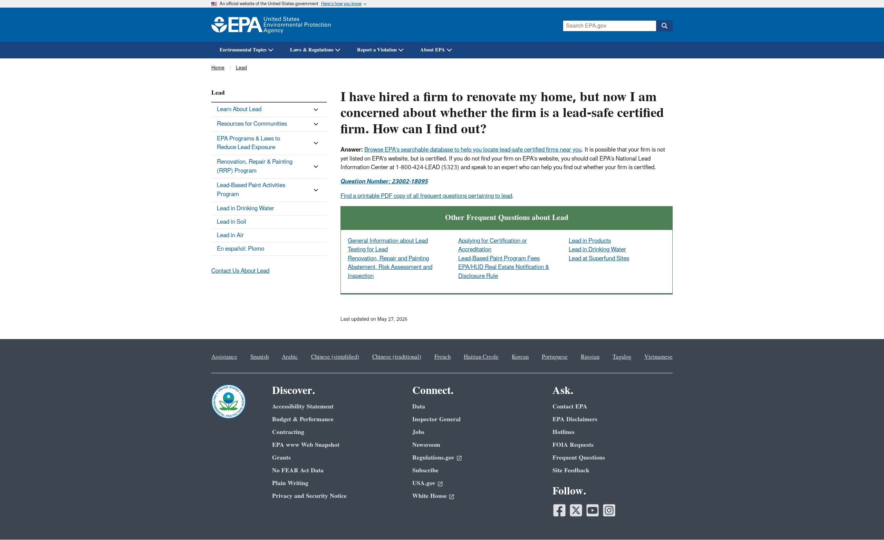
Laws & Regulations (312, 50)
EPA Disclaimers (574, 419)
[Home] (271, 25)
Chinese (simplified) (335, 357)
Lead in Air (230, 235)
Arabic (290, 357)
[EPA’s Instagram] (609, 510)
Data (418, 406)
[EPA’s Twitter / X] (576, 510)
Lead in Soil (231, 222)
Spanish (259, 357)
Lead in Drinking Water (597, 249)
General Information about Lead (388, 241)
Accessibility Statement (303, 406)
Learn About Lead (239, 109)
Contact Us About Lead (240, 271)
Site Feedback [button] (570, 470)
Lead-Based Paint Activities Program (251, 189)
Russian (590, 357)
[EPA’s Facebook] (559, 510)
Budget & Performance (303, 419)
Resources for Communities (252, 124)
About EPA (432, 50)
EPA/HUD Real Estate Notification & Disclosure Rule (503, 271)
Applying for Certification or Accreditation (492, 245)
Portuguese (555, 357)
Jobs (418, 432)
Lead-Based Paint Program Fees (499, 258)
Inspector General (436, 419)
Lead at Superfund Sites (599, 258)
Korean (520, 357)
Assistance (224, 357)
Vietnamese (658, 357)
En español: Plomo (240, 249)
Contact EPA (569, 406)
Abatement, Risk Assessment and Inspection (390, 271)
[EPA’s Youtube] (592, 510)
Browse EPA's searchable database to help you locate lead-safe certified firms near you (473, 150)
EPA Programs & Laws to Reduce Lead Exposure (248, 143)
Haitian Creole (481, 357)
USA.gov (423, 483)
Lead (241, 68)
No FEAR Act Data (298, 470)
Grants (281, 457)
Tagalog (622, 357)
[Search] (664, 25)
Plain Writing (290, 483)
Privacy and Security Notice (309, 496)
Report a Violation (377, 50)
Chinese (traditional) (396, 357)
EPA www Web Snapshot (305, 445)
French (442, 357)
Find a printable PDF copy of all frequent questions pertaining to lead (426, 196)
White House (429, 496)
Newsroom (426, 445)
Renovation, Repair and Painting (388, 258)
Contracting (288, 432)
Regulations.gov (433, 457)
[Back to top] (865, 521)
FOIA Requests (573, 445)
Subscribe (425, 470)
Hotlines (563, 432)
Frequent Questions (578, 457)
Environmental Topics (243, 50)
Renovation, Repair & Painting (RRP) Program (254, 166)
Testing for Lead (368, 249)
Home (217, 68)
